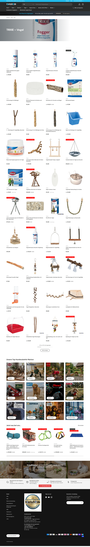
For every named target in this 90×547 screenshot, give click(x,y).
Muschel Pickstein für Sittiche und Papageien (34, 101)
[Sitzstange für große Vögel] (15, 265)
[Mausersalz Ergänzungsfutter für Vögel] (15, 148)
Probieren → (31, 378)
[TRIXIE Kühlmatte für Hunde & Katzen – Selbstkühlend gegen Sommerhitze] (77, 435)
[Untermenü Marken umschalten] (54, 7)
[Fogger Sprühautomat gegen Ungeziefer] (15, 59)
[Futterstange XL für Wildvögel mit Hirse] (35, 118)
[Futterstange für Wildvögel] (15, 88)
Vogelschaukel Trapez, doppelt (53, 159)
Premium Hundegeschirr (43, 445)
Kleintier (19, 7)
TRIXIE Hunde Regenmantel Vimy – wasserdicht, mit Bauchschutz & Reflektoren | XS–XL (12, 447)
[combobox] (47, 4)
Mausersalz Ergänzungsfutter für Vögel (15, 159)
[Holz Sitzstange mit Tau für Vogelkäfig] (75, 265)
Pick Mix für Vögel (50, 217)
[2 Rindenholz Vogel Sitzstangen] (35, 325)
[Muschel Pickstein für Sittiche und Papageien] (35, 88)
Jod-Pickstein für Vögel (11, 189)
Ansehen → (50, 378)
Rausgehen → (31, 417)
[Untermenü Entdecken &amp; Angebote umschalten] (18, 10)
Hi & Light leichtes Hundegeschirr (58, 446)
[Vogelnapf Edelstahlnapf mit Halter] (75, 177)
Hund (7, 7)
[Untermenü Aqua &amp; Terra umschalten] (36, 7)
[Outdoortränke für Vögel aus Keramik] (75, 148)
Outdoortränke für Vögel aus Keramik (74, 159)
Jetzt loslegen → (32, 398)
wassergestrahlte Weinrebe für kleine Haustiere (34, 160)
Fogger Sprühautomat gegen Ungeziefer (12, 71)
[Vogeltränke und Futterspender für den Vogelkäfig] (15, 295)
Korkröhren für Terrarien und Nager (54, 100)
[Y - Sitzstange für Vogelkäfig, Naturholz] (15, 118)
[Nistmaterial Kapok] (75, 88)
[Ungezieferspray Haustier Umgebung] (35, 235)
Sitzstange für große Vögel (12, 277)
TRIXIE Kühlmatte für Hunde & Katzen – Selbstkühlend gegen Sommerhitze (76, 447)
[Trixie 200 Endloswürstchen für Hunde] (29, 435)
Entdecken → (11, 417)
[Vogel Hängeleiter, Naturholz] (35, 295)
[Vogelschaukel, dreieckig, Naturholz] (55, 265)
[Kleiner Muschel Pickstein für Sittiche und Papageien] (35, 206)
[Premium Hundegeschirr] (45, 435)
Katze (13, 7)
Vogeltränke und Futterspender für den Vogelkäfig (15, 307)
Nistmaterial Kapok (70, 100)
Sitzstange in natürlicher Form (53, 307)
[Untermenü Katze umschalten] (15, 7)
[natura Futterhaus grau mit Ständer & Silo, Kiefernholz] (15, 206)
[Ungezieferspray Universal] (55, 59)
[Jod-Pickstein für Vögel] (15, 177)
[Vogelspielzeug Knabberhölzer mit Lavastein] (35, 265)
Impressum (8, 511)
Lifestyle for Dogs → (72, 417)
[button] (82, 4)
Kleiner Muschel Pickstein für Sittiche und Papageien (34, 218)
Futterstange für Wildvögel (12, 100)
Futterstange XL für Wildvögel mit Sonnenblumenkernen (53, 130)
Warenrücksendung (10, 501)
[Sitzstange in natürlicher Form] (55, 295)
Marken (51, 7)
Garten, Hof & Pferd (42, 7)
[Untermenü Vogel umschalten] (27, 7)
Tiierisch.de (11, 541)
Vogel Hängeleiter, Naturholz (32, 307)
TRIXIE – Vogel (13, 17)
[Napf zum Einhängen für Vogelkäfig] (75, 118)
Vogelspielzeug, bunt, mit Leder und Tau (54, 337)
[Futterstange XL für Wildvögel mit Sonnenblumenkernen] (55, 118)
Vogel (25, 7)
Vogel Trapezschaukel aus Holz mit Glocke (73, 248)
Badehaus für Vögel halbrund (12, 336)
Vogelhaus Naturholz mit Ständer (33, 189)
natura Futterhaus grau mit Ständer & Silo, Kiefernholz (15, 218)
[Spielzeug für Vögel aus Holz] (75, 325)
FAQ (71, 0)
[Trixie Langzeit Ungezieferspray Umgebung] (35, 59)
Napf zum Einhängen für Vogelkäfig (73, 130)
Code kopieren (67, 13)
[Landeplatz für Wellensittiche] (75, 295)
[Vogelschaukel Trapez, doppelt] (55, 148)
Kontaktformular (27, 517)
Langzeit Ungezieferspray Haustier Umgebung (73, 71)
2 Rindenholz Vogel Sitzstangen (33, 336)
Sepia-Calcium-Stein (51, 189)
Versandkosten (9, 503)
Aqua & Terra (32, 7)
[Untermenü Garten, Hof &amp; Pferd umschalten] (48, 7)
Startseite (8, 17)
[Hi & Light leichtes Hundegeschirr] (61, 435)
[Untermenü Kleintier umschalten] (22, 7)
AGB (7, 509)
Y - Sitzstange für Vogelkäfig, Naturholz (15, 130)
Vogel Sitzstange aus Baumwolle (73, 217)
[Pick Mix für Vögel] (55, 206)
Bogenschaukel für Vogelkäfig (52, 247)
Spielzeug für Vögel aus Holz (72, 336)
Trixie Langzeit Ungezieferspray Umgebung (33, 71)
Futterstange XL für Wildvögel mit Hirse (35, 130)
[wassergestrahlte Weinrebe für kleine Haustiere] (35, 148)
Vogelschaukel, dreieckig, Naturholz (54, 277)
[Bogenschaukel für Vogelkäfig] (55, 235)
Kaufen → (11, 378)
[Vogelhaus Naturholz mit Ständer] (35, 177)
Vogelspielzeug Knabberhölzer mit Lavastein (34, 278)
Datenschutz (9, 514)
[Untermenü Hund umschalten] (10, 7)
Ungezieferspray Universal (52, 70)
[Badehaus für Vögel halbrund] (15, 325)
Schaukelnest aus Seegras (12, 247)
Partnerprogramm (10, 516)
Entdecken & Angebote (11, 10)
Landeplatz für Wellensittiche (72, 307)
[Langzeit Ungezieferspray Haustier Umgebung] (75, 59)
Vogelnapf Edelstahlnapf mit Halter (74, 189)
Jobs (7, 519)
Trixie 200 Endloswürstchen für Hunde (28, 446)
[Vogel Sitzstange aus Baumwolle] (75, 206)
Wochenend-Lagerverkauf (26, 10)
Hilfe (7, 496)
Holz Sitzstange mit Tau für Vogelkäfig (74, 277)
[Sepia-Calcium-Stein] (55, 177)
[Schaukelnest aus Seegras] (15, 235)
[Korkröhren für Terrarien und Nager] (55, 88)
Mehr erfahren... (22, 0)
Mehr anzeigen (45, 350)
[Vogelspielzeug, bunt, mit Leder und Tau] (55, 325)
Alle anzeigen (81, 425)
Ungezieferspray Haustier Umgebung (34, 247)
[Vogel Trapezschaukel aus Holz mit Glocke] (75, 235)
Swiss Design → (51, 417)
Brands (67, 0)
